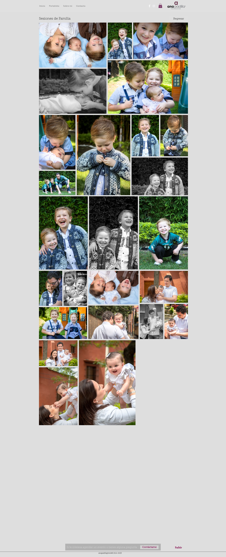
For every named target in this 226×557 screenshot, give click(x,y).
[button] (160, 5)
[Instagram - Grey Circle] (154, 6)
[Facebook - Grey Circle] (149, 6)
